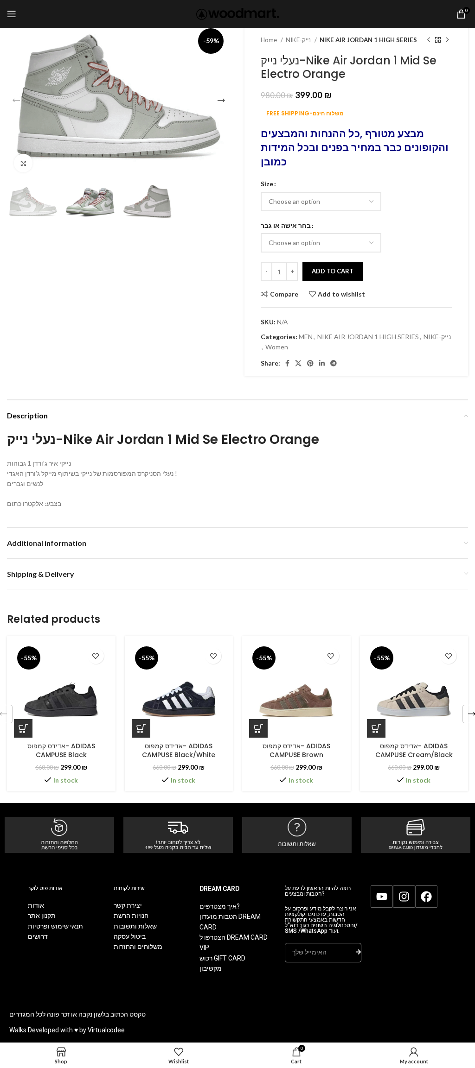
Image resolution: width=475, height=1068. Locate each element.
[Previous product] (428, 40)
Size (267, 184)
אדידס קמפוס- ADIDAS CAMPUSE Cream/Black (414, 750)
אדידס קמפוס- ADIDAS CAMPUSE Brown (296, 750)
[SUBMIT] (358, 952)
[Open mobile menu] (11, 14)
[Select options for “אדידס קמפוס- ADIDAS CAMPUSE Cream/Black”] (376, 728)
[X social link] (298, 363)
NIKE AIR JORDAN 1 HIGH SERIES (368, 40)
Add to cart (332, 271)
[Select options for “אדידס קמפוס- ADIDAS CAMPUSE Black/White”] (141, 728)
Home (269, 40)
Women (276, 347)
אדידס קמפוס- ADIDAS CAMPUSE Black (61, 750)
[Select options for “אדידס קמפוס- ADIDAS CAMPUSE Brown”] (258, 728)
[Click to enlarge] (23, 163)
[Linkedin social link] (321, 363)
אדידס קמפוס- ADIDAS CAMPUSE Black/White (178, 750)
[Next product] (447, 40)
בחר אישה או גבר (286, 225)
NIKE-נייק (299, 40)
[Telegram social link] (333, 363)
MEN (306, 337)
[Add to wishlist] (96, 656)
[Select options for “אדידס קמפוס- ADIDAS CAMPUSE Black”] (23, 728)
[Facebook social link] (287, 363)
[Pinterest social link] (310, 363)
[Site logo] (237, 13)
